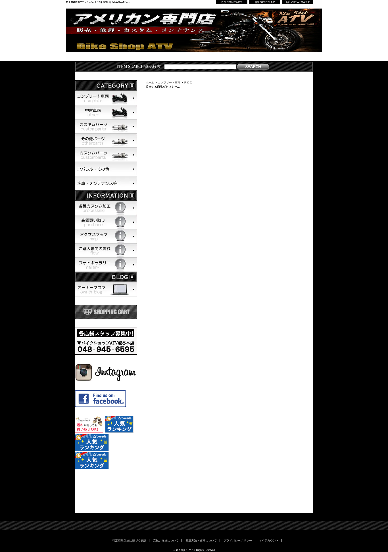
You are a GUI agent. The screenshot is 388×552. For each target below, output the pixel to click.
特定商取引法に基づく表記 (129, 540)
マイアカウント (269, 540)
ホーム (150, 82)
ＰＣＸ (188, 82)
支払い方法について (166, 540)
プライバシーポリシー (238, 540)
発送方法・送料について (201, 540)
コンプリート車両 (169, 82)
